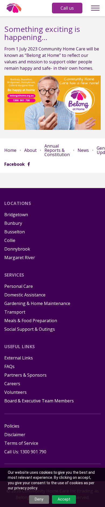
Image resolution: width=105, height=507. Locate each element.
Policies (11, 426)
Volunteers (15, 392)
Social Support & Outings (29, 329)
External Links (18, 358)
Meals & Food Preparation (30, 321)
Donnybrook (17, 249)
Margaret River (19, 257)
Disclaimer (14, 435)
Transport (14, 312)
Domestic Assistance (25, 295)
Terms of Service (21, 443)
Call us (67, 8)
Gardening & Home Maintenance (37, 303)
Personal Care (18, 286)
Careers (12, 384)
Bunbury (13, 223)
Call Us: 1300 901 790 (25, 452)
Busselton (14, 232)
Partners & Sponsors (25, 375)
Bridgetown (16, 215)
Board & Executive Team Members (39, 401)
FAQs (9, 366)
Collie (9, 240)
